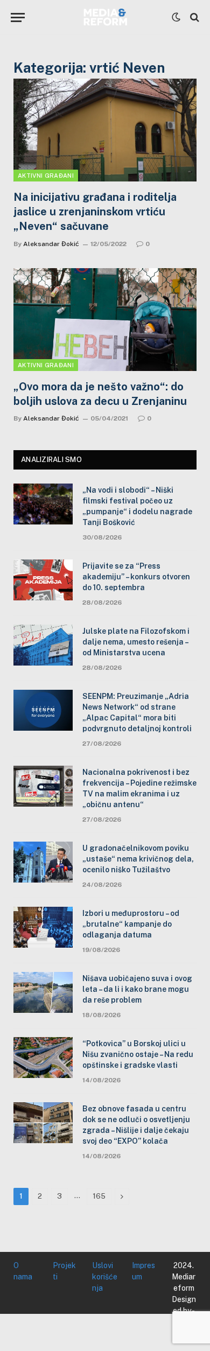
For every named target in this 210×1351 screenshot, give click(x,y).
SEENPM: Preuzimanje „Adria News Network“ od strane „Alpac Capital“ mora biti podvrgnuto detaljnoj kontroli (137, 712)
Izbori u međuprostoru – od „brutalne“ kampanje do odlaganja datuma (130, 924)
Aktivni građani (46, 175)
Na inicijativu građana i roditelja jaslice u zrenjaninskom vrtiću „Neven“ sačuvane (95, 212)
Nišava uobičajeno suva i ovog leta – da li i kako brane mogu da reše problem (137, 989)
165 (99, 1196)
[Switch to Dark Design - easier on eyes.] (176, 17)
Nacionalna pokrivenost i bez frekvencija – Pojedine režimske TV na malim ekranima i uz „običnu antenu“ (139, 788)
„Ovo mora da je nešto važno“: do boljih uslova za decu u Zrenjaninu (100, 394)
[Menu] (18, 17)
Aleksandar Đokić (51, 244)
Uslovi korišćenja (104, 1276)
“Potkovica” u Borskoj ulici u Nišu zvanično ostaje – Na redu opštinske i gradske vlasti (137, 1054)
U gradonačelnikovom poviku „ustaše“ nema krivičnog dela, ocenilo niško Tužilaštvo (138, 859)
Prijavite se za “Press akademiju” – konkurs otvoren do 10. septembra (136, 577)
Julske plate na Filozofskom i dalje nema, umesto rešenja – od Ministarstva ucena (136, 642)
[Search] (193, 17)
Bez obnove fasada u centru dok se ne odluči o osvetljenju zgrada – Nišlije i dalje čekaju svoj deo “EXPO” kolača (136, 1124)
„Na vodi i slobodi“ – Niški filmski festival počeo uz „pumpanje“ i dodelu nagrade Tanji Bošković (137, 506)
